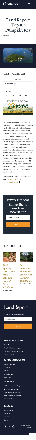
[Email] (26, 95)
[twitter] (9, 426)
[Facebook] (6, 95)
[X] (13, 95)
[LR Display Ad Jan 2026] (18, 100)
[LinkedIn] (20, 95)
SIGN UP (18, 224)
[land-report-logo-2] (11, 3)
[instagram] (13, 426)
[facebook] (6, 426)
